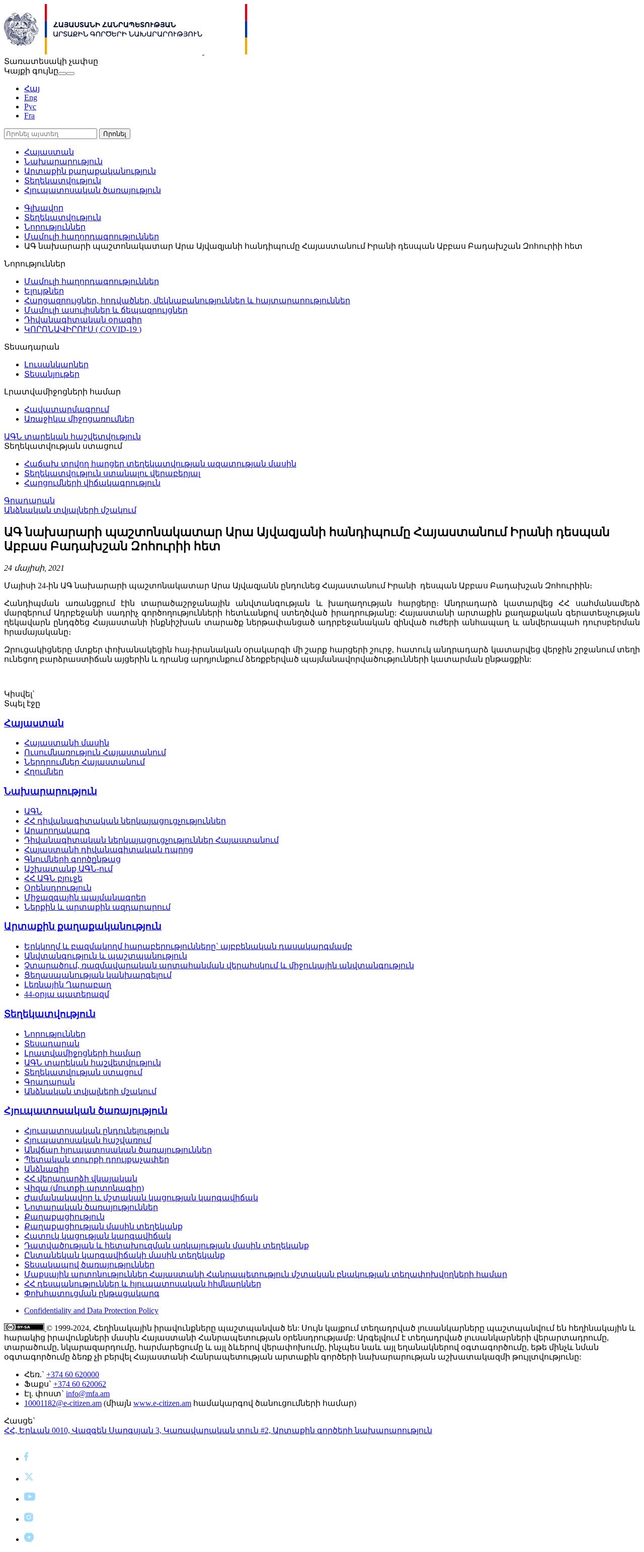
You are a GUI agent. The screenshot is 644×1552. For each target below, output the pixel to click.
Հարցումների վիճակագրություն (92, 483)
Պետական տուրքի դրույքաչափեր (96, 1159)
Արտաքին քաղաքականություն (90, 171)
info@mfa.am (88, 1393)
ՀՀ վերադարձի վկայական (80, 1178)
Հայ (32, 88)
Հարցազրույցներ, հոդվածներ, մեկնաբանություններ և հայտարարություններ (187, 300)
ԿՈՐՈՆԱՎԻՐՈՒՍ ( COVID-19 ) (82, 329)
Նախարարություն (63, 161)
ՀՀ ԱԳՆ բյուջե (53, 878)
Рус (30, 106)
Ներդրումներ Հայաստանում (84, 762)
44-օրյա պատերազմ (66, 994)
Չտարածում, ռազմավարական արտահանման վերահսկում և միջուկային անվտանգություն (219, 965)
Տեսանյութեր (51, 374)
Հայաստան (49, 152)
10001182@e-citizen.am (63, 1403)
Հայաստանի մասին (66, 742)
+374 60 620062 (79, 1384)
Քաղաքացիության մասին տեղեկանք (103, 1226)
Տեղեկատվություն (62, 180)
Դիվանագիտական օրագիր (83, 319)
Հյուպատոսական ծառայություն (92, 190)
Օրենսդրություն (58, 888)
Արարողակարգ (57, 830)
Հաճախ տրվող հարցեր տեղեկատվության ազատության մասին (160, 463)
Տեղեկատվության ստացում (83, 1072)
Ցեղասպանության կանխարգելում (98, 975)
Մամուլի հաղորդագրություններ (91, 236)
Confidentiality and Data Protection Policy (91, 1310)
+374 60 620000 (72, 1374)
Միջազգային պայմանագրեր (85, 897)
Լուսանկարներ (56, 364)
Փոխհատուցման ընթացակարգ (91, 1293)
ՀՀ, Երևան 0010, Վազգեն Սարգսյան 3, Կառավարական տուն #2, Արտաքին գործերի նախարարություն (218, 1430)
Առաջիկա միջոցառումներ (79, 419)
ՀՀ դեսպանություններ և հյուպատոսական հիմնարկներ (142, 1283)
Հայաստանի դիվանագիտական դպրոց (108, 849)
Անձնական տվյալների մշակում (70, 510)
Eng (30, 97)
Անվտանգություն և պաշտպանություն (105, 956)
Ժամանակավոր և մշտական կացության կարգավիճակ (141, 1197)
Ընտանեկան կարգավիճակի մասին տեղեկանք (124, 1255)
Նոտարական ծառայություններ (91, 1207)
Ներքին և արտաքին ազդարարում (97, 907)
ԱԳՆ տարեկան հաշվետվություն (72, 436)
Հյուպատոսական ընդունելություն (96, 1130)
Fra (29, 115)
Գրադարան (29, 500)
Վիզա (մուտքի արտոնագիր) (84, 1188)
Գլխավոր (43, 208)
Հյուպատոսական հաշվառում (87, 1140)
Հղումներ (43, 771)
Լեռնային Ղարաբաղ (67, 984)
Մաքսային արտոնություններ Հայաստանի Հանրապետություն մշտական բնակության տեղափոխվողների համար (265, 1274)
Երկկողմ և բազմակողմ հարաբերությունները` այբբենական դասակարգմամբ (188, 946)
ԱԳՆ (33, 811)
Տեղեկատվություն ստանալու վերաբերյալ (112, 473)
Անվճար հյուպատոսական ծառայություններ (118, 1149)
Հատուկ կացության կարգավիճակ (97, 1236)
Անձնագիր (46, 1169)
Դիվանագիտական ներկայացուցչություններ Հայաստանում (151, 840)
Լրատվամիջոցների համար (82, 1053)
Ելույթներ (44, 291)
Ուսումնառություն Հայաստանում (95, 752)
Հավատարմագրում (66, 409)
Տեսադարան (51, 1043)
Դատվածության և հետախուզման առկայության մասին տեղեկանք (166, 1245)
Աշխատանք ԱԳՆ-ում (68, 868)
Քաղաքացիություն (64, 1216)
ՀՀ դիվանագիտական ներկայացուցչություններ (125, 821)
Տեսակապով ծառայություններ (89, 1264)
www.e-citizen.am (162, 1403)
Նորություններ (55, 227)
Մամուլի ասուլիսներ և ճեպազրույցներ (106, 310)
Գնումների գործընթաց (72, 859)
